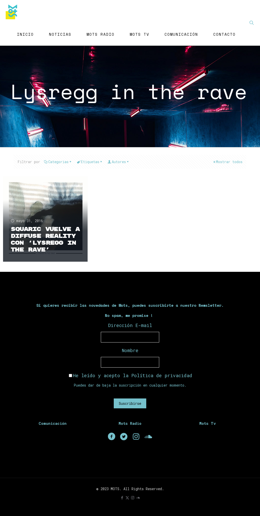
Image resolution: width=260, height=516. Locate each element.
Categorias (58, 161)
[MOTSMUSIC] (12, 11)
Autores (119, 161)
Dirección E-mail (130, 325)
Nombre (130, 350)
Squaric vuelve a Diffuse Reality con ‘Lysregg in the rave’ (45, 239)
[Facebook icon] (122, 497)
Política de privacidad (161, 375)
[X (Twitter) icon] (127, 497)
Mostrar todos (229, 161)
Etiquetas (90, 161)
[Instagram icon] (133, 497)
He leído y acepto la (132, 375)
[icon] (138, 497)
